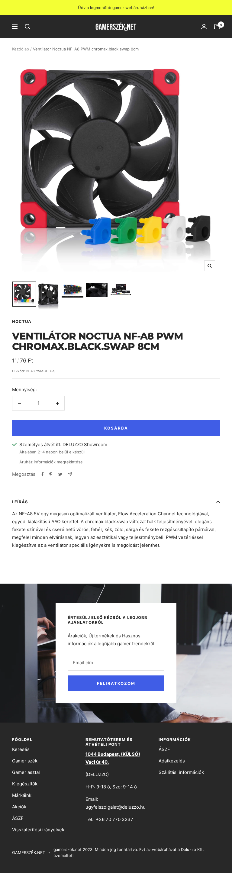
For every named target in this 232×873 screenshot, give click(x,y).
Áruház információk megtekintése (51, 461)
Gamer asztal (26, 772)
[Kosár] (217, 26)
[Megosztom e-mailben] (70, 474)
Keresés (21, 749)
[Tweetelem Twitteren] (60, 474)
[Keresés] (27, 26)
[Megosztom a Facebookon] (42, 474)
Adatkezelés (172, 761)
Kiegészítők (24, 784)
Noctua (21, 321)
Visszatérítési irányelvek (38, 830)
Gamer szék (24, 761)
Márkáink (21, 795)
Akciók (19, 807)
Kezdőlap (20, 49)
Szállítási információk (181, 772)
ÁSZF (18, 818)
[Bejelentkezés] (204, 26)
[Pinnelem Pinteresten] (50, 474)
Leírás (20, 501)
